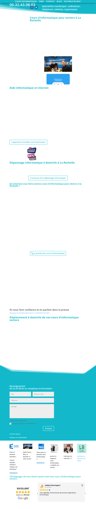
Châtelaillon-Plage (39, 335)
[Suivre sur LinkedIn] (36, 7)
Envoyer (48, 428)
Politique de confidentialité (18, 437)
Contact (50, 2)
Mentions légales (15, 434)
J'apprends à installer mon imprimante (28, 142)
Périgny (34, 356)
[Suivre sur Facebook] (31, 7)
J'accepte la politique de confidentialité (24, 423)
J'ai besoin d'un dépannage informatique (48, 178)
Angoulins (35, 330)
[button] (85, 493)
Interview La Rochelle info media (81, 458)
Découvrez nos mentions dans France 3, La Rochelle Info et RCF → (30, 313)
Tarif (41, 2)
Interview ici (14, 473)
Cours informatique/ (26, 2)
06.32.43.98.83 (66, 53)
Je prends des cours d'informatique (49, 253)
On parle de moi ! (72, 2)
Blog (59, 2)
